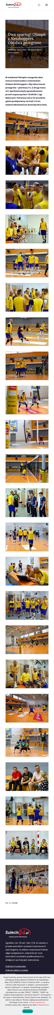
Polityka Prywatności (15, 966)
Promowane (13, 52)
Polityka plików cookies (16, 970)
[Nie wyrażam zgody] (51, 994)
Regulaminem (44, 1005)
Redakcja (12, 50)
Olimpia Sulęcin (34, 50)
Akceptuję (27, 1011)
